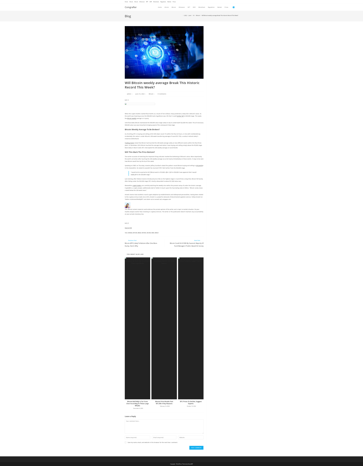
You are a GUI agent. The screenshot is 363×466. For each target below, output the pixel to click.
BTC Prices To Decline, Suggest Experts (191, 402)
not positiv (199, 165)
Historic (144, 232)
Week (152, 232)
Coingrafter (131, 7)
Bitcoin (136, 2)
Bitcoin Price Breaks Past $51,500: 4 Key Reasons (164, 402)
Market (169, 2)
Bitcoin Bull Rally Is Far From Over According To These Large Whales (137, 403)
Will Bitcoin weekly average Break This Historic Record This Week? (220, 15)
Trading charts (129, 143)
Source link (128, 228)
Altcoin (131, 2)
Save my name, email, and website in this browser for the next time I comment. (153, 442)
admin (129, 94)
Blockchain (156, 2)
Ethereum (142, 2)
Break (139, 232)
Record (149, 232)
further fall (180, 116)
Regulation (163, 2)
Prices (174, 2)
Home (126, 2)
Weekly (157, 232)
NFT (147, 2)
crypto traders (136, 185)
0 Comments (162, 94)
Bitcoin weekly (131, 118)
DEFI (151, 2)
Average (130, 232)
